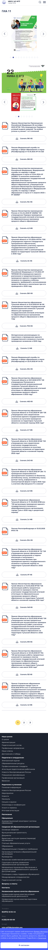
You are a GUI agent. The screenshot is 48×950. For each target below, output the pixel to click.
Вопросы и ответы (9, 884)
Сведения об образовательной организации (21, 827)
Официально (7, 818)
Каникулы (6, 799)
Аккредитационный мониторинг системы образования (19, 822)
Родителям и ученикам (12, 785)
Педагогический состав (12, 745)
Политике (42, 938)
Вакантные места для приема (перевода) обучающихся (19, 839)
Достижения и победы (11, 754)
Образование (7, 846)
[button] (40, 2)
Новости (5, 796)
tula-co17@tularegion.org (12, 927)
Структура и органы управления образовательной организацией (15, 863)
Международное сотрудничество (15, 877)
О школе (5, 739)
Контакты (6, 888)
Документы (6, 835)
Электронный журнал (11, 761)
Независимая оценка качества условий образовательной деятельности (18, 895)
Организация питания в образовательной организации (19, 853)
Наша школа (7, 737)
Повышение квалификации (13, 775)
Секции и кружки (9, 802)
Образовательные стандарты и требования (20, 849)
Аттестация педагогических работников (18, 769)
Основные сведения (10, 830)
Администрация (8, 742)
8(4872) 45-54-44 (9, 912)
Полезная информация (11, 787)
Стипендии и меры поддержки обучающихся (20, 874)
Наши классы (7, 751)
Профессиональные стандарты (14, 766)
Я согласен (24, 945)
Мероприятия (7, 793)
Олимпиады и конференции (13, 805)
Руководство (7, 857)
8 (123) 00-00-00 (8, 920)
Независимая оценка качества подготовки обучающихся (19, 900)
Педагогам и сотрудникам (13, 758)
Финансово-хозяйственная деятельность (18, 860)
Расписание (7, 814)
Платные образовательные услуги (16, 843)
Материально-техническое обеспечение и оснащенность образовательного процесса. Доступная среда (20, 869)
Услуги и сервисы (9, 808)
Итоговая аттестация (10, 810)
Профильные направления (13, 748)
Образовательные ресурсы (13, 763)
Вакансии (6, 781)
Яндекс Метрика (41, 932)
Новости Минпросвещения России (16, 772)
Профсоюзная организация (13, 778)
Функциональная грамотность (14, 833)
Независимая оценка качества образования (20, 891)
